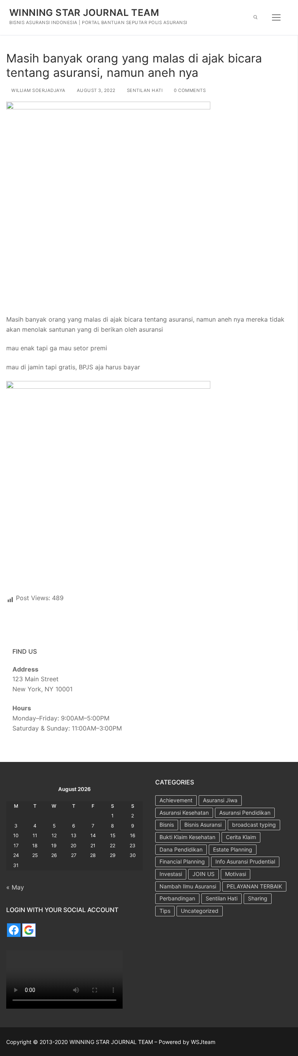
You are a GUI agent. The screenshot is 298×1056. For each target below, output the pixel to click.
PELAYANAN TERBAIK (254, 886)
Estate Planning (232, 849)
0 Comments (189, 90)
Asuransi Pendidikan (244, 812)
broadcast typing (254, 824)
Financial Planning (182, 861)
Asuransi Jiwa (220, 800)
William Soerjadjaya (38, 90)
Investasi (170, 874)
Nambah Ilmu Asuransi (187, 886)
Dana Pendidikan (181, 849)
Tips (164, 910)
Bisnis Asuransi (203, 824)
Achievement (175, 800)
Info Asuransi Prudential (245, 861)
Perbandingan (177, 898)
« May (15, 887)
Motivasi (235, 874)
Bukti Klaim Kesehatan (187, 837)
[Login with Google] (29, 930)
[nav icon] (276, 17)
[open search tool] (255, 17)
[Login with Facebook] (14, 930)
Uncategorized (199, 910)
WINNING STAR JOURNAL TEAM (84, 12)
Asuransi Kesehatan (184, 812)
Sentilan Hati (144, 90)
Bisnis (166, 824)
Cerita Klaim (241, 837)
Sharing (257, 898)
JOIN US (203, 874)
